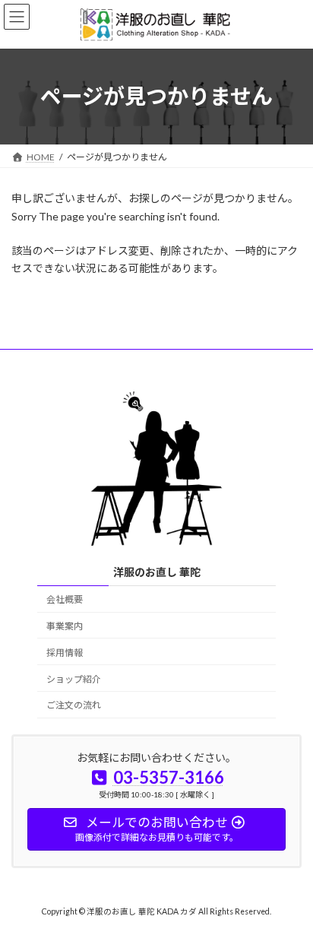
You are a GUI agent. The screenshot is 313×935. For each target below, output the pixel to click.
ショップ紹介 (73, 679)
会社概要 (64, 599)
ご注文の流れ (73, 705)
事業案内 (64, 626)
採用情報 (64, 652)
